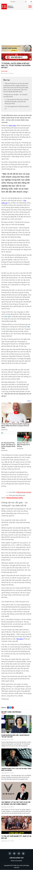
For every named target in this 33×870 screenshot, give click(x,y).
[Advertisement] (16, 28)
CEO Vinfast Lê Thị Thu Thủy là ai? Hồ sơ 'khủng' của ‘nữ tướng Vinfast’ (15, 803)
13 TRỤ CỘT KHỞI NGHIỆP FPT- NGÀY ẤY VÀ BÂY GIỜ (16, 837)
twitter (10, 708)
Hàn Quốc (7, 316)
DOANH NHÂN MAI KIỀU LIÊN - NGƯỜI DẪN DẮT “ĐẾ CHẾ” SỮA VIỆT (15, 736)
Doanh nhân (4, 71)
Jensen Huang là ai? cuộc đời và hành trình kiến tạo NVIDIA (16, 769)
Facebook (8, 708)
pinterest (13, 708)
